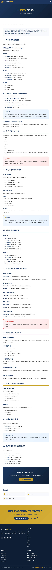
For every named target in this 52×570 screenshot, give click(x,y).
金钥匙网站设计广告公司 (39, 567)
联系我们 (28, 546)
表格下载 (28, 540)
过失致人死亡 (3, 559)
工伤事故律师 (3, 555)
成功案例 (28, 535)
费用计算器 (29, 538)
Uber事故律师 (3, 557)
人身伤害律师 (3, 561)
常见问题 (28, 544)
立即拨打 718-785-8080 (26, 479)
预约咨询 (34, 518)
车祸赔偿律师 (3, 553)
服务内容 (28, 533)
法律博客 (24, 13)
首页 (20, 13)
